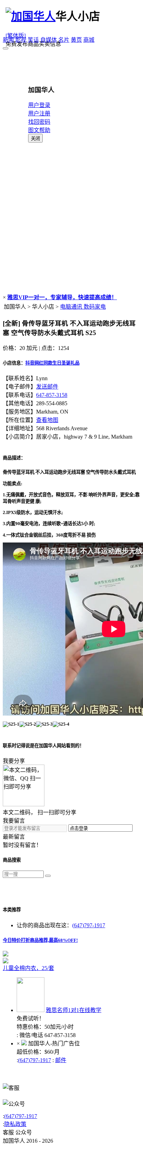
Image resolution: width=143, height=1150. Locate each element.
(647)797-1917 (88, 925)
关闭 (35, 138)
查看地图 (47, 420)
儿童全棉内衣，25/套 (28, 968)
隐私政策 (15, 1124)
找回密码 (39, 122)
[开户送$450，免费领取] (5, 954)
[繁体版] (16, 36)
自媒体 (48, 40)
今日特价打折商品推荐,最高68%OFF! (40, 940)
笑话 (33, 40)
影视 (20, 40)
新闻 (8, 40)
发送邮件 (47, 387)
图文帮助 (39, 130)
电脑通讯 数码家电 (83, 307)
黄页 (76, 40)
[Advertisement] (71, 217)
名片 (63, 40)
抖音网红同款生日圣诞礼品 (52, 363)
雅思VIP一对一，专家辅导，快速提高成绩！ (62, 297)
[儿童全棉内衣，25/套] (71, 960)
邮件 (60, 1060)
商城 (88, 40)
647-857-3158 (51, 395)
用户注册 (39, 113)
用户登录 (39, 105)
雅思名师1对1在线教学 (73, 1010)
